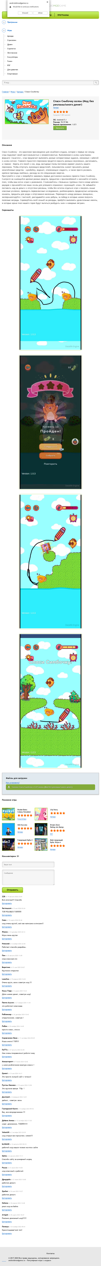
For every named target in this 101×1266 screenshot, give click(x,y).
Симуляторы (21, 819)
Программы (63, 15)
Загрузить (60, 128)
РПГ (51, 834)
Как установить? (12, 782)
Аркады (56, 107)
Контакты (51, 1253)
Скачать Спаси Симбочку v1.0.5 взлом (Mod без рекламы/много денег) (42, 787)
